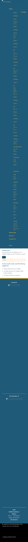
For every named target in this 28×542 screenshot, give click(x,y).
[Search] (9, 242)
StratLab (16, 526)
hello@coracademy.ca (14, 512)
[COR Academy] (13, 2)
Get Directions (14, 519)
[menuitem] (17, 8)
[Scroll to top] (1, 540)
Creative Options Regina (11, 524)
